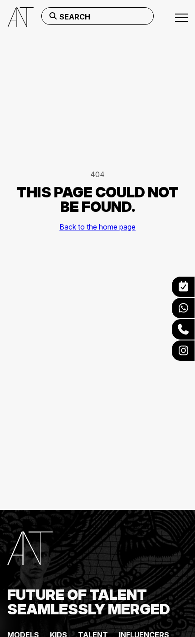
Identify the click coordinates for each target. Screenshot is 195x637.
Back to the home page (97, 226)
